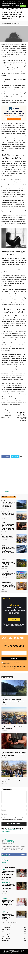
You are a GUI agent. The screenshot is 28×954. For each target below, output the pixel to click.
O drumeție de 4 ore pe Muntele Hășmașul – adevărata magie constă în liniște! (8, 504)
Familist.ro (6, 491)
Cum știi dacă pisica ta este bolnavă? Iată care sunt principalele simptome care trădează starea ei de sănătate (8, 887)
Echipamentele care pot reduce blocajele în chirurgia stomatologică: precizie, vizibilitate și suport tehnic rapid (8, 550)
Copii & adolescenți (6, 582)
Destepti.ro (4, 859)
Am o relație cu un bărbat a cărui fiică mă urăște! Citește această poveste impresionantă (6, 414)
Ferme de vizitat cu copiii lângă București (7, 537)
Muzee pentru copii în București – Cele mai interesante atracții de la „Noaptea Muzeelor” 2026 (8, 586)
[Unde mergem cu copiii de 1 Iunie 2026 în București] (22, 575)
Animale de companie (6, 882)
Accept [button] (23, 5)
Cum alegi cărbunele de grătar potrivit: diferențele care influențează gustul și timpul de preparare (7, 526)
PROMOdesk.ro (5, 855)
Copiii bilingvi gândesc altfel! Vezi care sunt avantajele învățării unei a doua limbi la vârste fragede (8, 874)
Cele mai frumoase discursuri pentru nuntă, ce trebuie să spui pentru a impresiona (7, 915)
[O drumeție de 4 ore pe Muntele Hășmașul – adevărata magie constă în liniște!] (22, 504)
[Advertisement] (14, 437)
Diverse (3, 522)
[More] (21, 456)
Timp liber (3, 500)
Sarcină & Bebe (4, 898)
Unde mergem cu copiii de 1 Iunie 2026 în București (8, 574)
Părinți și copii (4, 8)
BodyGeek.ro (4, 862)
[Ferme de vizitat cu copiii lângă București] (22, 538)
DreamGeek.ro (5, 861)
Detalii (17, 5)
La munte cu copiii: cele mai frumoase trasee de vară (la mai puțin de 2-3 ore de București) (8, 563)
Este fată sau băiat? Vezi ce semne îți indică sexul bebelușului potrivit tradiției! (7, 903)
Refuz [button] (12, 5)
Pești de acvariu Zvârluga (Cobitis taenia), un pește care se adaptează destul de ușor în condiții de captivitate (21, 415)
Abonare (14, 658)
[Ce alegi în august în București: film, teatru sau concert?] (22, 515)
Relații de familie (5, 511)
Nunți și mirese (4, 911)
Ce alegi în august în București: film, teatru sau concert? (7, 515)
